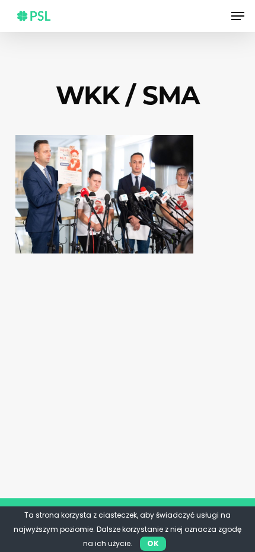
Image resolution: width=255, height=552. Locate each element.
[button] (237, 16)
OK (153, 543)
